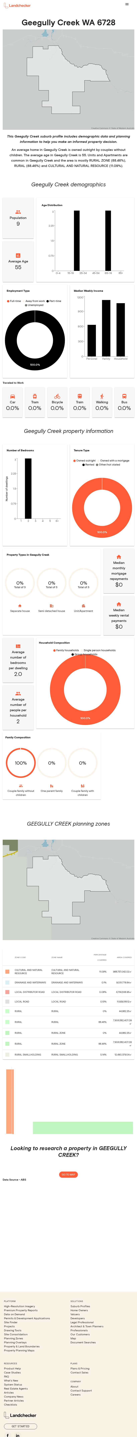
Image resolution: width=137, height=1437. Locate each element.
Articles (9, 1392)
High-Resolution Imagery (19, 1306)
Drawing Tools (12, 1330)
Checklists (10, 1404)
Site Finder (11, 1322)
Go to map (68, 1174)
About (74, 1386)
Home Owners (79, 1310)
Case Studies (12, 1372)
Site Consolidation (16, 1334)
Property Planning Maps (19, 1350)
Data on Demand (14, 1314)
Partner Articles (14, 1400)
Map (73, 1338)
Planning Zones (13, 1338)
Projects (9, 1326)
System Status (13, 1384)
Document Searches (83, 1342)
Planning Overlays (15, 1342)
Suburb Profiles (80, 1306)
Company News (13, 1396)
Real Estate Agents (16, 1388)
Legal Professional (82, 1322)
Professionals (79, 1330)
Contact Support (81, 1390)
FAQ (6, 1376)
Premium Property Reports (21, 1310)
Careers (76, 1394)
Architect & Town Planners (87, 1326)
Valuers (75, 1314)
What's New (11, 1380)
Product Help (12, 1368)
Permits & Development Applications (27, 1318)
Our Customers (80, 1334)
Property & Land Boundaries (22, 1346)
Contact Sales (79, 1372)
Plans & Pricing (80, 1368)
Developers (78, 1318)
